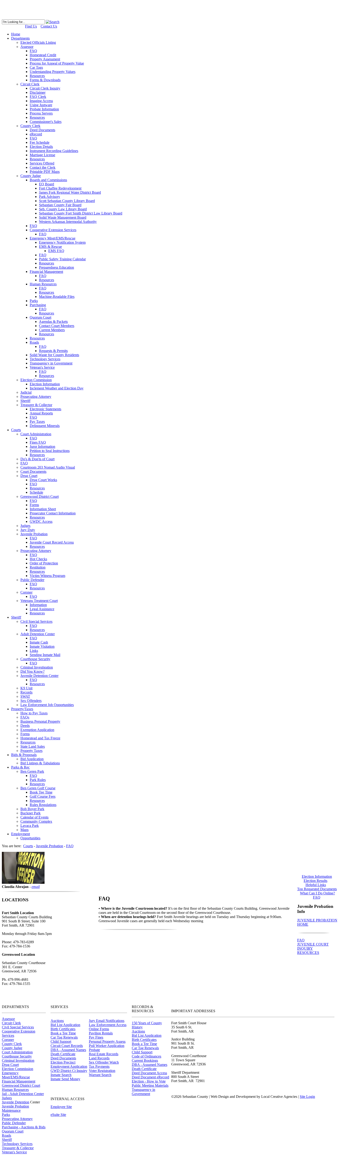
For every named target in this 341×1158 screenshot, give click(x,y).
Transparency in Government (143, 1092)
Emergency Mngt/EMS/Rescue (16, 1075)
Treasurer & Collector (18, 1148)
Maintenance (11, 1110)
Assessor (8, 1019)
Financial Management (18, 1081)
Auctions (57, 1021)
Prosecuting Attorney (17, 1119)
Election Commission (17, 1069)
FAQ (301, 940)
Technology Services (17, 1144)
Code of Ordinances (146, 1056)
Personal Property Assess (107, 1041)
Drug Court (10, 1065)
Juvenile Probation (15, 1106)
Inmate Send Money (65, 1079)
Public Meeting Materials (150, 1085)
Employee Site (61, 1107)
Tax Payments (99, 1066)
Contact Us (49, 26)
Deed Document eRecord (150, 1077)
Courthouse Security (17, 1056)
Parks (6, 1115)
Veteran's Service (14, 1152)
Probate (94, 1050)
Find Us (31, 26)
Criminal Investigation (18, 1060)
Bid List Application (65, 1025)
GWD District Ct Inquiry (69, 1071)
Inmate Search (61, 1075)
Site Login (307, 1097)
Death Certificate (63, 1054)
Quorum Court (12, 1131)
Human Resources (15, 1090)
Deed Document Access (149, 1073)
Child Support (61, 1041)
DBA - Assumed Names (68, 1050)
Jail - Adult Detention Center (23, 1094)
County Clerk (12, 1044)
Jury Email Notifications (106, 1021)
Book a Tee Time (63, 1033)
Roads (6, 1135)
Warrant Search (100, 1075)
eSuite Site (58, 1115)
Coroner (8, 1040)
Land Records (99, 1058)
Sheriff (7, 1140)
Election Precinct (63, 1062)
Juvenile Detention (15, 1102)
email (36, 887)
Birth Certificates (63, 1029)
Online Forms (99, 1029)
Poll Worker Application (106, 1046)
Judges (7, 1098)
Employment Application (69, 1066)
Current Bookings (145, 1060)
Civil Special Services (18, 1027)
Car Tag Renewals (64, 1037)
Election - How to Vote (149, 1081)
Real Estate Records (103, 1054)
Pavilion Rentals (101, 1033)
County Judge (12, 1048)
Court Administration (17, 1052)
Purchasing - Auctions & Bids (23, 1127)
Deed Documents (63, 1058)
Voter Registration (102, 1071)
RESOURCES (308, 953)
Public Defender (14, 1123)
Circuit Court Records (67, 1046)
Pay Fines (96, 1037)
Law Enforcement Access (107, 1025)
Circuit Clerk (11, 1023)
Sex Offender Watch (104, 1062)
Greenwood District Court (21, 1085)
